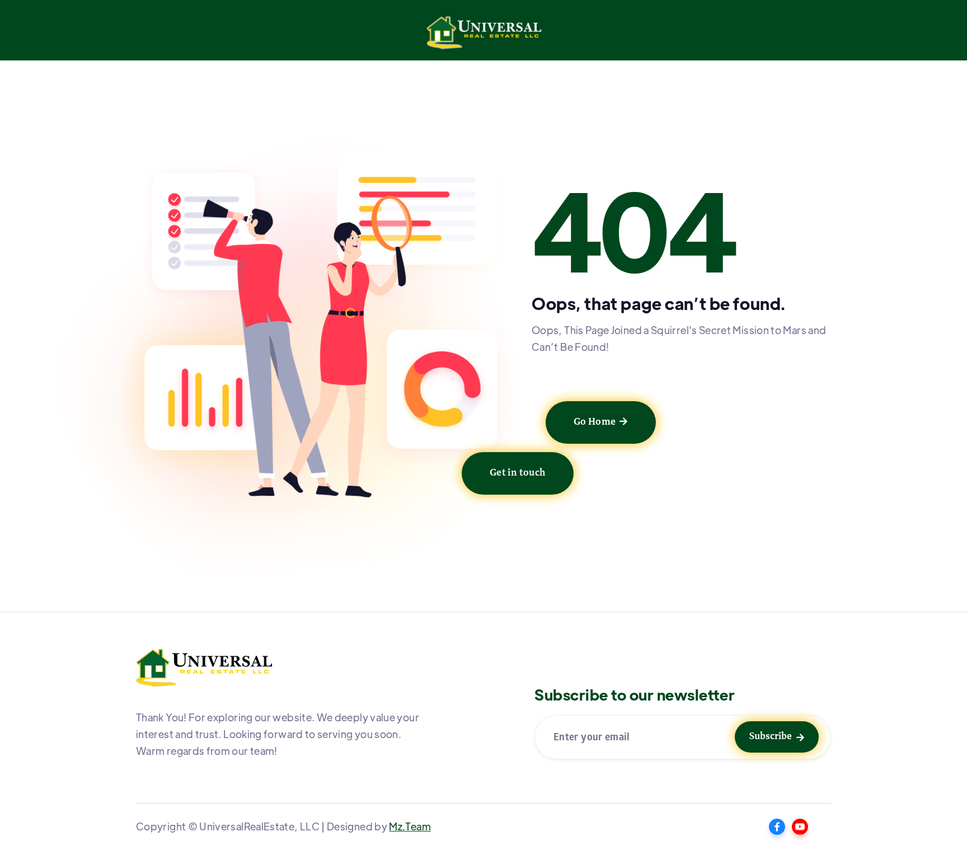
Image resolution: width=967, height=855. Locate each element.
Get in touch (518, 473)
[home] (484, 36)
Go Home (601, 422)
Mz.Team (410, 826)
